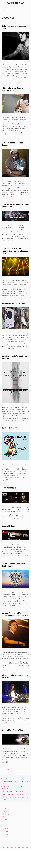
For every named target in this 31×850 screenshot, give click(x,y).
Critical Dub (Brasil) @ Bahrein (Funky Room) (13, 564)
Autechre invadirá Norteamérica (14, 303)
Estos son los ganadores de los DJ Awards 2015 (15, 205)
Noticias (5, 811)
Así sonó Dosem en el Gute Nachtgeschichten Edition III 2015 (15, 614)
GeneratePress (25, 847)
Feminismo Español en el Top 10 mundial (13, 791)
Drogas (7, 834)
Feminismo (8, 831)
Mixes (6, 822)
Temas (6, 820)
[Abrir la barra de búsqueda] (29, 10)
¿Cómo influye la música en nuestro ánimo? (12, 89)
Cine (4, 825)
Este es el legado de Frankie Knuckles (13, 143)
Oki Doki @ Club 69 (9, 428)
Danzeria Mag (16, 3)
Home (5, 808)
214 (8, 770)
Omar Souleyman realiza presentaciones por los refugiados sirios (15, 250)
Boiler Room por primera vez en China (14, 27)
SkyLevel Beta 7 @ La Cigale (13, 730)
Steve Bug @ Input (9, 488)
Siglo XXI (5, 828)
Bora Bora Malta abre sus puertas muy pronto (14, 794)
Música (5, 817)
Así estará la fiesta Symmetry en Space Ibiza (14, 357)
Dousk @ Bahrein (8, 526)
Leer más (9, 80)
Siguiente (14, 770)
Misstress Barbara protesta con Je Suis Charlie (15, 676)
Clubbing (6, 814)
